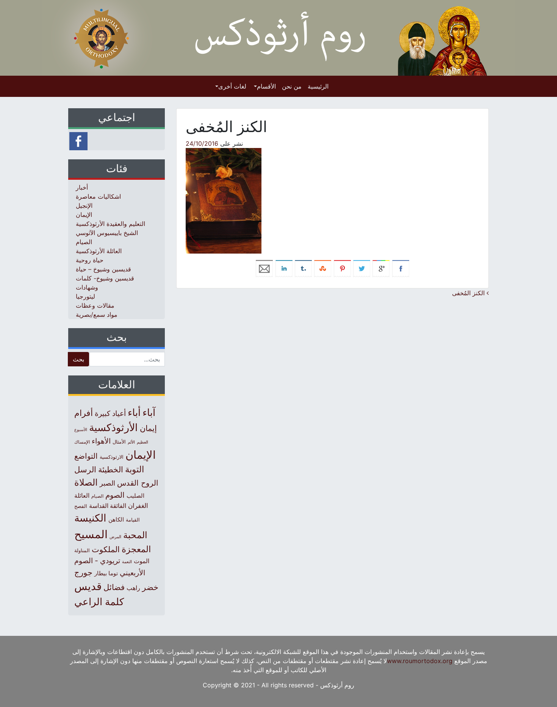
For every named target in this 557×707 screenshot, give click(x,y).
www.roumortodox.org (419, 661)
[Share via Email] (264, 268)
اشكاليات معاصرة (98, 196)
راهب (133, 588)
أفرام (83, 413)
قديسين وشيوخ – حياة (103, 269)
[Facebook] (78, 140)
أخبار (82, 187)
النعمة (127, 561)
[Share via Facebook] (400, 268)
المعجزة (136, 549)
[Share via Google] (381, 268)
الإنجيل (84, 205)
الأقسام (266, 86)
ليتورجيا (85, 296)
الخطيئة (110, 469)
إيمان (148, 428)
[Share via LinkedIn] (284, 268)
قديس (88, 586)
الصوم (115, 495)
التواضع (86, 456)
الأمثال (119, 442)
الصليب (135, 495)
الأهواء (101, 440)
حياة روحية (89, 260)
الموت (141, 561)
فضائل (114, 587)
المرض (115, 536)
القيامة (133, 520)
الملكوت (106, 549)
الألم (131, 442)
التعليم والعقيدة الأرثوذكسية (110, 223)
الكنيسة (90, 518)
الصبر (107, 483)
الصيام (84, 242)
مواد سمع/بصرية (96, 314)
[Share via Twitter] (361, 268)
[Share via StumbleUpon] (322, 268)
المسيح (91, 534)
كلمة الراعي (99, 601)
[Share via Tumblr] (303, 268)
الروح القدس (137, 482)
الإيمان (84, 214)
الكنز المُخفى (469, 293)
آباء (148, 412)
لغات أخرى (232, 86)
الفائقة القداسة (107, 505)
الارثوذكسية (112, 457)
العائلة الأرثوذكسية (99, 251)
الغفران (138, 505)
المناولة (82, 550)
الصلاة (86, 482)
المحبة (135, 534)
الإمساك (82, 442)
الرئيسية (318, 86)
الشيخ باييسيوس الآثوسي (107, 233)
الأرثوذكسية (113, 427)
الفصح (80, 506)
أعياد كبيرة (110, 413)
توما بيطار (106, 573)
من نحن (292, 86)
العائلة (81, 495)
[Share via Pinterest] (342, 268)
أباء (134, 412)
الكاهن (116, 519)
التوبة (134, 469)
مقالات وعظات (95, 305)
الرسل (85, 469)
